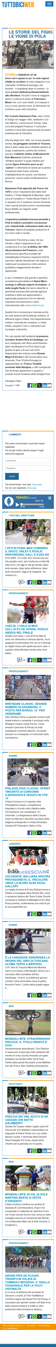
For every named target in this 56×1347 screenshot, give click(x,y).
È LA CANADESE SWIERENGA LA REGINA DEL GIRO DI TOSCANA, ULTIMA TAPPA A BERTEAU (27, 960)
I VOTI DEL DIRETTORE (21, 515)
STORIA (10, 75)
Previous (5, 56)
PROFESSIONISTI (18, 593)
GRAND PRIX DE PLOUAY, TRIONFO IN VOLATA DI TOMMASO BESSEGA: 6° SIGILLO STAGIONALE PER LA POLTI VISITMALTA (27, 1282)
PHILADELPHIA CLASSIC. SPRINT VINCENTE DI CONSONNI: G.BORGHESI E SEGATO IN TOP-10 (27, 793)
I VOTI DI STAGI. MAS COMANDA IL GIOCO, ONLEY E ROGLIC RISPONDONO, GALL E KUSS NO (27, 551)
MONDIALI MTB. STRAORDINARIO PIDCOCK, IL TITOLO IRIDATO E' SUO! (27, 1042)
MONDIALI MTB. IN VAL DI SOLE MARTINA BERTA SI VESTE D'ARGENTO (26, 1197)
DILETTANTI (15, 1084)
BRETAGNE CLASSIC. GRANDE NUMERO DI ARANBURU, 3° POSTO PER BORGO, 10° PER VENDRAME (26, 709)
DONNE (13, 755)
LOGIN (12, 476)
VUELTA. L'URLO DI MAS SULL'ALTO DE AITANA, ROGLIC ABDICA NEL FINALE (26, 629)
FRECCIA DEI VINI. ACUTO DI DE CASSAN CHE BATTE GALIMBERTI (26, 1119)
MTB (11, 1006)
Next (51, 56)
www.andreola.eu (34, 305)
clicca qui (37, 484)
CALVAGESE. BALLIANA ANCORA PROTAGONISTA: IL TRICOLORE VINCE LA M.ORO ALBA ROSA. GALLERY (27, 881)
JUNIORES (15, 843)
